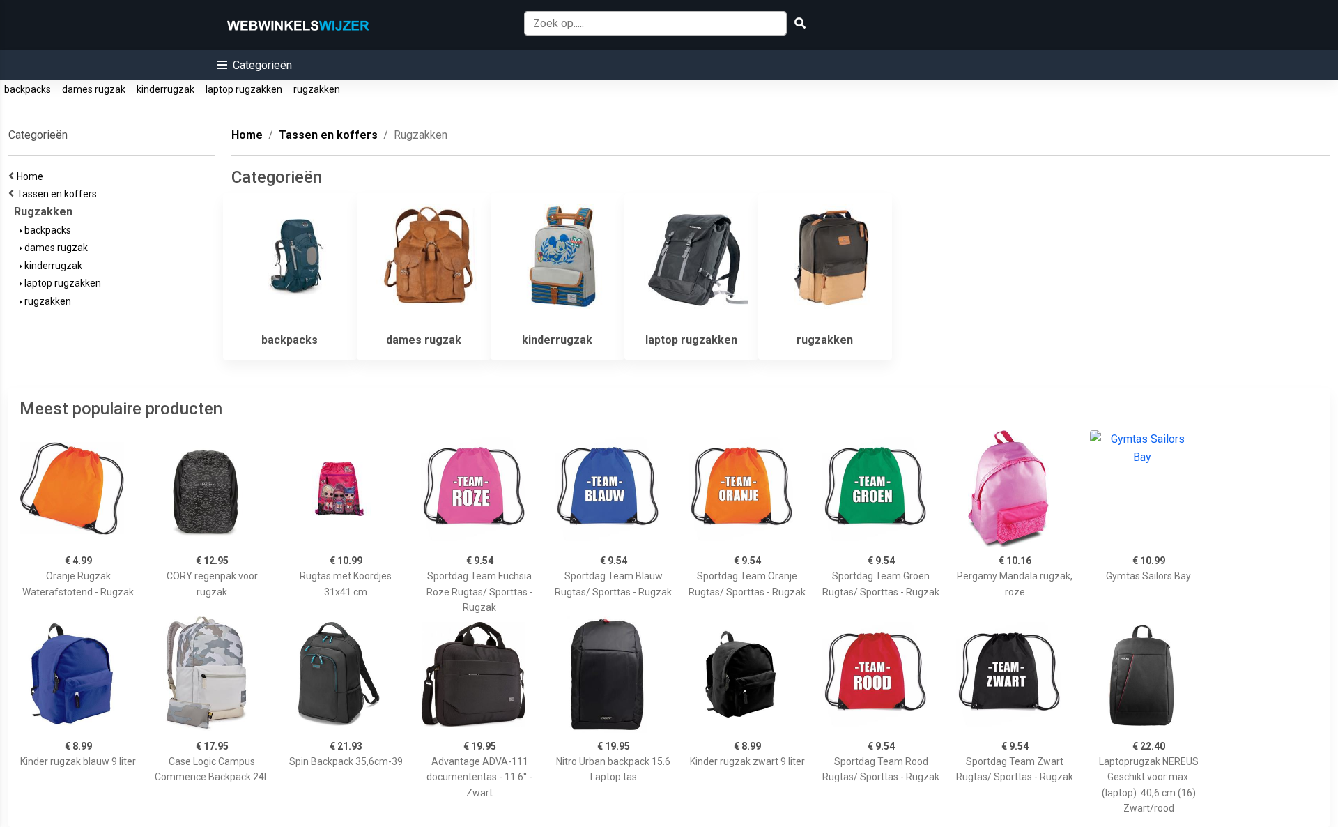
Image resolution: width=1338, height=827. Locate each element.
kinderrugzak (165, 89)
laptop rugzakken (243, 89)
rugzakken (316, 89)
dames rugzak (94, 89)
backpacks (27, 89)
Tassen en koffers (59, 193)
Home (32, 176)
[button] (254, 65)
